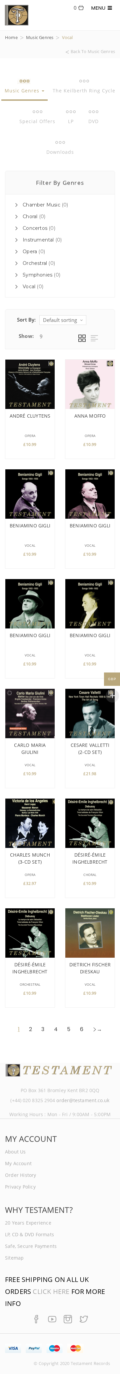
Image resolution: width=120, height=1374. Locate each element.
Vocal (29, 287)
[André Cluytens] (30, 384)
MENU (99, 7)
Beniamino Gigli (30, 525)
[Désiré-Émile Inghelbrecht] (90, 823)
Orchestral (35, 263)
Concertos (35, 228)
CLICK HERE (51, 1291)
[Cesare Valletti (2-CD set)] (90, 713)
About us (15, 1152)
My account (18, 1163)
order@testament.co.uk (82, 1100)
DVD (93, 121)
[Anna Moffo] (90, 384)
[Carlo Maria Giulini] (30, 713)
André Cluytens (30, 416)
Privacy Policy (20, 1187)
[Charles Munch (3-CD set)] (30, 823)
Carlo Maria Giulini (30, 748)
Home (11, 37)
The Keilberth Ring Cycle (84, 90)
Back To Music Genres (93, 52)
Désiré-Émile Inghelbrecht (89, 858)
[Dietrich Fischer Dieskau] (90, 933)
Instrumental (38, 240)
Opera (30, 252)
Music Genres (39, 37)
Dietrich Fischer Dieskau (90, 968)
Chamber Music (41, 205)
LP (71, 121)
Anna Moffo (90, 416)
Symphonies (37, 275)
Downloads (60, 152)
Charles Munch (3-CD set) (30, 858)
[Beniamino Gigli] (30, 494)
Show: (26, 336)
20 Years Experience (28, 1223)
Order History (20, 1175)
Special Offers (37, 121)
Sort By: (26, 319)
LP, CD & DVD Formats (29, 1234)
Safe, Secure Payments (31, 1246)
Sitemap (14, 1258)
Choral (30, 216)
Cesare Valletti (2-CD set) (90, 748)
